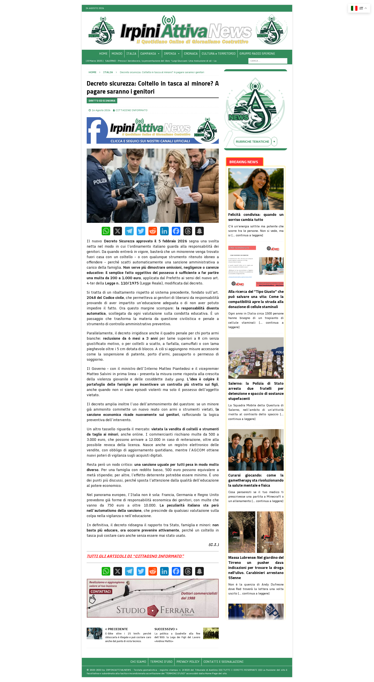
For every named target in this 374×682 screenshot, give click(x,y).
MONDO (117, 53)
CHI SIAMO (138, 661)
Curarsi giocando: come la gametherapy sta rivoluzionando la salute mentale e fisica (256, 480)
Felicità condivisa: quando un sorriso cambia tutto (256, 216)
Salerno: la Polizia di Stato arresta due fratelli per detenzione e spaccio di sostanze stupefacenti (256, 390)
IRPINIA (170, 53)
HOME (103, 53)
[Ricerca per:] (267, 60)
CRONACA (191, 53)
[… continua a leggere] (247, 235)
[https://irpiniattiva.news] (187, 47)
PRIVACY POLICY (187, 661)
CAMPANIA (148, 53)
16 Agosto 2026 (101, 110)
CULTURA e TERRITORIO (219, 53)
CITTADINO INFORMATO (131, 110)
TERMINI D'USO (161, 661)
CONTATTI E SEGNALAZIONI (223, 661)
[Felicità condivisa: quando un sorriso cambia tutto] (256, 189)
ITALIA (131, 53)
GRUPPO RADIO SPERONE (257, 53)
